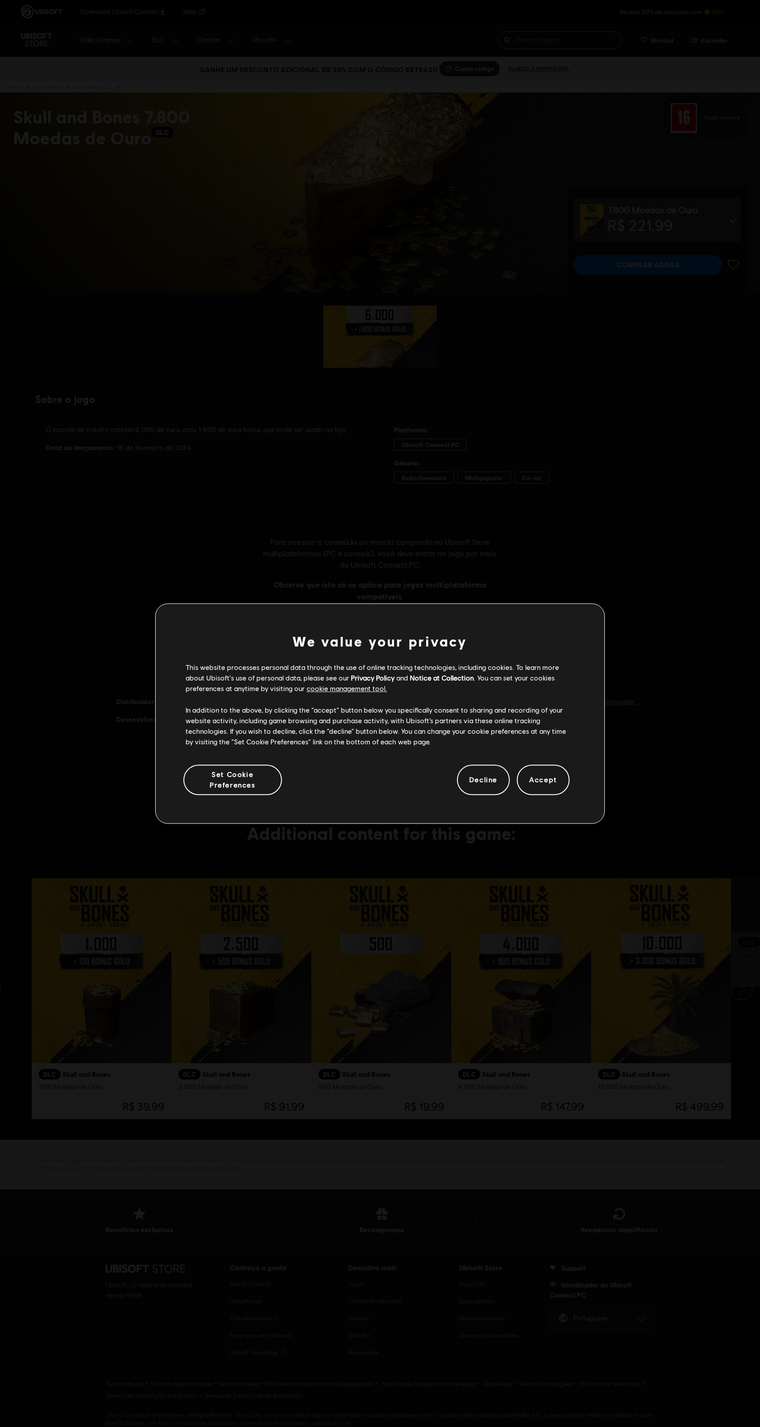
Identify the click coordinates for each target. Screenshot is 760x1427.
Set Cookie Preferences (233, 779)
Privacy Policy (373, 677)
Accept (543, 780)
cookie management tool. (347, 688)
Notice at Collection (442, 677)
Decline (483, 780)
